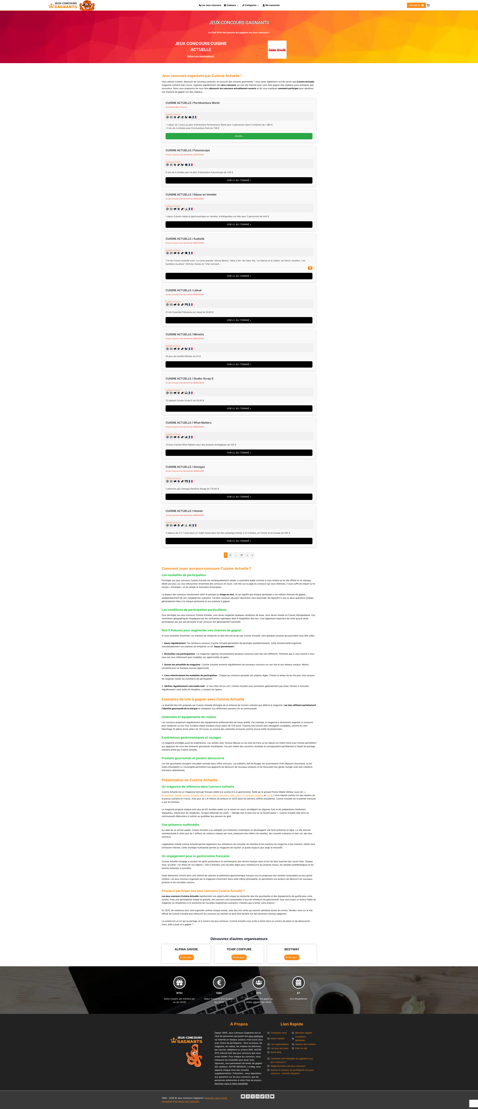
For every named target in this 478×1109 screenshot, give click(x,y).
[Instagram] (248, 1096)
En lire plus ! (187, 958)
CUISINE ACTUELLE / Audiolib (185, 238)
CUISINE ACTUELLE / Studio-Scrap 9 (189, 378)
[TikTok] (262, 1096)
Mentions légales (303, 1033)
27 (241, 555)
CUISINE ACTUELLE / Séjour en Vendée (191, 194)
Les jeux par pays (279, 1048)
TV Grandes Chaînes (253, 795)
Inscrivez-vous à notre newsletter (231, 1083)
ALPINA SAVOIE (186, 949)
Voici (269, 795)
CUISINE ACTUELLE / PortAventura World (192, 102)
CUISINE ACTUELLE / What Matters (188, 422)
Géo (202, 795)
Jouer (238, 136)
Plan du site (301, 1048)
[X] (253, 1096)
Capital (177, 795)
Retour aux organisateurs (201, 56)
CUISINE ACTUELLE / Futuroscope (188, 150)
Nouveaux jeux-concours (186, 1101)
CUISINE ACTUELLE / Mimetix (185, 334)
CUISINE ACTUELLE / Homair (184, 511)
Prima (208, 795)
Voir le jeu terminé (238, 180)
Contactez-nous (279, 1033)
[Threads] (267, 1096)
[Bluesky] (272, 1096)
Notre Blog (276, 1052)
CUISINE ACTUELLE (173, 114)
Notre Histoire (278, 1038)
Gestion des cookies (305, 1044)
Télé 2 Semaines (220, 795)
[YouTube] (257, 1096)
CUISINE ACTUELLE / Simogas (185, 466)
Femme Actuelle (191, 795)
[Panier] (428, 5)
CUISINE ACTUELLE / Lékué (184, 290)
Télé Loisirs (235, 795)
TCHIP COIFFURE (239, 949)
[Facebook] (243, 1096)
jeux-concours (256, 1036)
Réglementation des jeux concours (288, 1066)
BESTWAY (291, 949)
